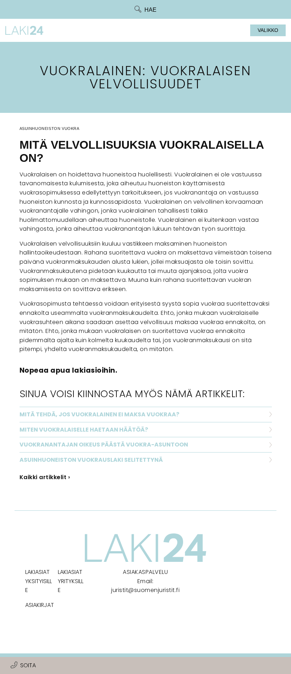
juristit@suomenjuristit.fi (145, 590)
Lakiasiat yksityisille (38, 581)
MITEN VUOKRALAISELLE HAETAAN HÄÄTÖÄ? (84, 430)
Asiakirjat (39, 605)
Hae (150, 10)
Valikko (268, 30)
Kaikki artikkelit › (45, 477)
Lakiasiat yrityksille (70, 581)
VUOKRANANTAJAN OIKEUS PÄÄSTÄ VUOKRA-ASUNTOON (104, 444)
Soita (28, 665)
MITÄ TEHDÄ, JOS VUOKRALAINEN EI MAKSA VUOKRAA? (99, 414)
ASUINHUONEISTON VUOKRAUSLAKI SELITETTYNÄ (91, 460)
